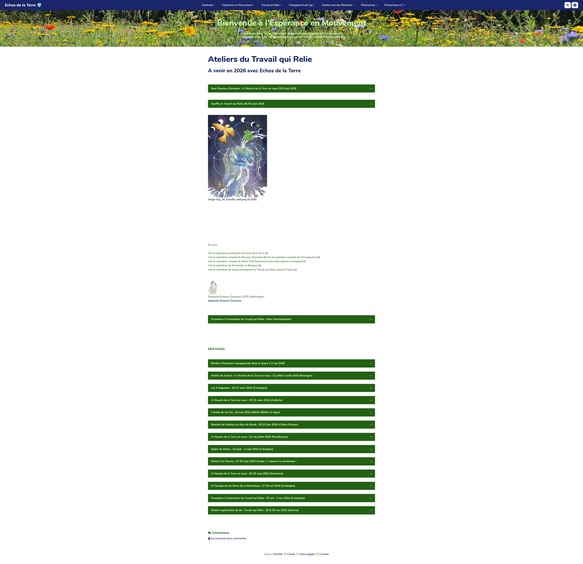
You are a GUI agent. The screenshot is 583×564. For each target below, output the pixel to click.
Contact (324, 554)
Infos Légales (307, 554)
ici (266, 253)
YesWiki (278, 554)
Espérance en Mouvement (237, 5)
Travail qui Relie (270, 5)
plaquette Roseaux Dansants (225, 300)
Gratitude (207, 5)
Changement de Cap (301, 5)
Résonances (368, 5)
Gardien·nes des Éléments (337, 5)
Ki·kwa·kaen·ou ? (394, 5)
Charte (291, 554)
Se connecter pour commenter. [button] (228, 538)
